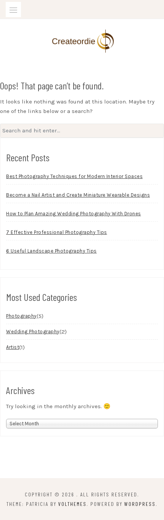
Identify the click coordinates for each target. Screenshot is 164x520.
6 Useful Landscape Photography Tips (51, 251)
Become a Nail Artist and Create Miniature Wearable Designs (78, 195)
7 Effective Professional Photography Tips (56, 232)
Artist (12, 347)
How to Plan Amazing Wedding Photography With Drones (73, 213)
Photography (21, 316)
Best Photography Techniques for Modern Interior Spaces (74, 176)
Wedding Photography (32, 331)
